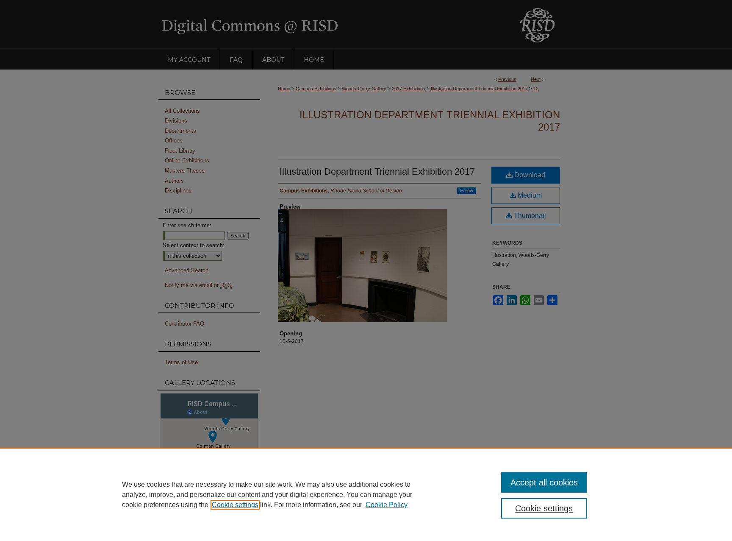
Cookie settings (235, 504)
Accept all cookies (544, 482)
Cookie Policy (387, 504)
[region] (366, 494)
